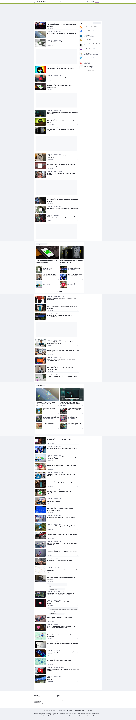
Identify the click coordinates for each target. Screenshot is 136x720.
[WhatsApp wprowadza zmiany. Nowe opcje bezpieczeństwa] (40, 86)
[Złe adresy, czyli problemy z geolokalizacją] (39, 426)
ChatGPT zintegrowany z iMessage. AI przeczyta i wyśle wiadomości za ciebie (63, 351)
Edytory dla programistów (88, 49)
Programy (50, 1)
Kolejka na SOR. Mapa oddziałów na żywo (59, 660)
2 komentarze (50, 28)
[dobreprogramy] (42, 1)
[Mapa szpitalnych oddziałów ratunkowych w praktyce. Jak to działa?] (40, 636)
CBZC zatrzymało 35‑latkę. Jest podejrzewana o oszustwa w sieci (60, 368)
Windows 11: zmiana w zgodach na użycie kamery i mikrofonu (61, 578)
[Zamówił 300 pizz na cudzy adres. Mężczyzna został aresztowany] (40, 299)
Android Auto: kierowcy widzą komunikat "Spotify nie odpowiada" (62, 112)
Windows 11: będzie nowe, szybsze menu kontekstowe (62, 643)
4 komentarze (50, 115)
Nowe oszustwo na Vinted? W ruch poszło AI (59, 482)
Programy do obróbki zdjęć (38, 696)
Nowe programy (36, 704)
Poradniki (58, 696)
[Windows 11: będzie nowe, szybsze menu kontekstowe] (40, 644)
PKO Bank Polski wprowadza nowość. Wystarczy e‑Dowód (61, 678)
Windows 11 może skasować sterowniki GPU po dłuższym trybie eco (59, 500)
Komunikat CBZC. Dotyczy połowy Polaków (59, 560)
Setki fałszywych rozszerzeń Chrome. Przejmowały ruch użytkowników (51, 282)
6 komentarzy (50, 45)
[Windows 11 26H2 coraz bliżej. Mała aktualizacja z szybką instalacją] (40, 165)
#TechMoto (39, 385)
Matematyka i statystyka (88, 67)
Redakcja (54, 710)
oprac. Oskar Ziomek (57, 31)
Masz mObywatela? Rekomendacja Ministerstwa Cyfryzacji (61, 602)
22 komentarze (50, 159)
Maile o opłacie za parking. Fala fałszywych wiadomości (74, 416)
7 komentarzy (50, 310)
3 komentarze (50, 203)
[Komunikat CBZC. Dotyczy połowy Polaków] (40, 561)
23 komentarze (50, 564)
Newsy (55, 1)
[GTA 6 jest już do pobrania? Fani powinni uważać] (40, 218)
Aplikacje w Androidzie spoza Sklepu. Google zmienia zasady (75, 275)
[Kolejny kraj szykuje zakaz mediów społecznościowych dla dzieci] (40, 200)
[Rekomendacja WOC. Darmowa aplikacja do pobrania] (40, 209)
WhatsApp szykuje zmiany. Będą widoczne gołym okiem (59, 492)
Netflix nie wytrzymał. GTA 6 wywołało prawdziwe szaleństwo (61, 25)
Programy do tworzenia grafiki (38, 703)
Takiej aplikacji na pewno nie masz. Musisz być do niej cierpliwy (62, 652)
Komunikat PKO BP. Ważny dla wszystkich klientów (61, 517)
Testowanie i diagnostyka (88, 45)
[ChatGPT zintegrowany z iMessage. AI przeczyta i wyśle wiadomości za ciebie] (40, 351)
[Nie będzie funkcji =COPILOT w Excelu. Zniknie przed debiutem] (40, 377)
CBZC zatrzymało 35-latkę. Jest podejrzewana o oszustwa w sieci (50, 275)
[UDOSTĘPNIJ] (78, 28)
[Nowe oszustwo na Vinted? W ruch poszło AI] (40, 484)
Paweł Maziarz (56, 215)
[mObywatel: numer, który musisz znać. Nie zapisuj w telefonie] (63, 284)
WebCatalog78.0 (87, 35)
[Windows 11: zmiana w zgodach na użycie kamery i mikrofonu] (40, 578)
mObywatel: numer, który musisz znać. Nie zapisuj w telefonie (74, 282)
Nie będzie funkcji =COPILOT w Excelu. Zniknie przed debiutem (62, 377)
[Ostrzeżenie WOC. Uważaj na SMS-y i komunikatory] (40, 553)
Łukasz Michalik (46, 426)
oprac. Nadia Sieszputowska (59, 198)
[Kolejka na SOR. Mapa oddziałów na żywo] (40, 661)
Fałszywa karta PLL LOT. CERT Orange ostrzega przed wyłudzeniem (62, 543)
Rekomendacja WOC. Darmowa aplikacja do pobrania (62, 208)
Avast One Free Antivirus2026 (90, 26)
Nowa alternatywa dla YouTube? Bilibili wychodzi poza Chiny (61, 474)
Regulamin (59, 710)
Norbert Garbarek (57, 650)
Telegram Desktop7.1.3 (88, 57)
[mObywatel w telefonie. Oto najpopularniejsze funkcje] (40, 78)
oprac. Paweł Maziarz (57, 23)
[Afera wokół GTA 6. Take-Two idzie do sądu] (40, 440)
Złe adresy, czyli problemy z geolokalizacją (49, 424)
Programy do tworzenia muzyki (38, 697)
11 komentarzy (50, 681)
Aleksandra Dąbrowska (58, 171)
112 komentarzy (50, 605)
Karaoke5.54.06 (87, 39)
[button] (100, 2)
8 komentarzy (50, 581)
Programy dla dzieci (37, 702)
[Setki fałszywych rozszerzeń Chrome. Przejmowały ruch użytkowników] (39, 284)
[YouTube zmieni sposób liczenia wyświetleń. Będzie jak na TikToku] (40, 670)
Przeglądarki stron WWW (88, 31)
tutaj (55, 717)
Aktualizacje (97, 23)
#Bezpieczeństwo (41, 244)
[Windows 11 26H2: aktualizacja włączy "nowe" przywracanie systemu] (40, 509)
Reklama (64, 710)
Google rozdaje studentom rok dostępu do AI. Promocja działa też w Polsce (60, 342)
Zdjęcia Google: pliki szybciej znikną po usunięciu (61, 68)
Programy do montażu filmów (38, 700)
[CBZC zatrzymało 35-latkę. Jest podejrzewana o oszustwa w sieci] (39, 277)
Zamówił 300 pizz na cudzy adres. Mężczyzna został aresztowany (61, 298)
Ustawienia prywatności (87, 710)
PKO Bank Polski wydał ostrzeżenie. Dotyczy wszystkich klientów (75, 267)
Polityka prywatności (77, 710)
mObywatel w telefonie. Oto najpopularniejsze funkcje (63, 77)
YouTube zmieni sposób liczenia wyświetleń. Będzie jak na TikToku (63, 669)
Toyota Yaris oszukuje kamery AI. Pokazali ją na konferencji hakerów (74, 424)
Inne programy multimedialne (89, 40)
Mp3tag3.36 (86, 53)
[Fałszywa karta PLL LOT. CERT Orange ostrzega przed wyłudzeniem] (40, 544)
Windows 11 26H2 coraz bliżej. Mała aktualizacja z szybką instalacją (61, 165)
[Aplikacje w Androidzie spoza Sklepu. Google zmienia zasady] (63, 277)
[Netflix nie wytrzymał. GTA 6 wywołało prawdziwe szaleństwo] (40, 25)
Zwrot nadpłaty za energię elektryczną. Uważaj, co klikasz (60, 130)
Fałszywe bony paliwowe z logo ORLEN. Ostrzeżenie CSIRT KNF (74, 409)
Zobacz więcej (59, 291)
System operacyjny (60, 700)
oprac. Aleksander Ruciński (48, 418)
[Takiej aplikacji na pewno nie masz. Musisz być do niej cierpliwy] (40, 653)
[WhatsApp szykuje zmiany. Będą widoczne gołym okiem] (40, 492)
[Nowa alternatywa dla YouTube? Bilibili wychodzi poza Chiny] (40, 475)
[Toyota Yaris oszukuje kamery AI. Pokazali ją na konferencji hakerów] (63, 426)
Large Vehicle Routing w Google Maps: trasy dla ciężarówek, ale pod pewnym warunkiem (50, 416)
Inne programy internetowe (89, 36)
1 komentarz (50, 89)
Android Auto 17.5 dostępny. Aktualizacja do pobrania (49, 409)
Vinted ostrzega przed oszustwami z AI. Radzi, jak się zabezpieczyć (62, 307)
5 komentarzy (50, 72)
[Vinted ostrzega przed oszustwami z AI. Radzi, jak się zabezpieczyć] (40, 308)
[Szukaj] (87, 2)
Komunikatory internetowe (88, 58)
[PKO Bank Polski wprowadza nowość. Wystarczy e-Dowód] (40, 679)
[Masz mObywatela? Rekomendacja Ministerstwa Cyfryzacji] (40, 603)
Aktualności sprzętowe (60, 697)
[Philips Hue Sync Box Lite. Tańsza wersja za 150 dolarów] (40, 122)
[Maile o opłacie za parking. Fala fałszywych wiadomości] (63, 418)
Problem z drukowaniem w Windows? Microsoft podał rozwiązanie (62, 156)
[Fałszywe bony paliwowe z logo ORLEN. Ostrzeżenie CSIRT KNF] (63, 411)
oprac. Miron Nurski (57, 348)
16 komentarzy (50, 469)
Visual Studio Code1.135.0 (89, 48)
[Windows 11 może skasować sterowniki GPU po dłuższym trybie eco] (40, 501)
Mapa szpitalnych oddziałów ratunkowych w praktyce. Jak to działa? (62, 635)
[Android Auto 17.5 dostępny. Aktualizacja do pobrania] (39, 411)
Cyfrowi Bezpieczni (71, 1)
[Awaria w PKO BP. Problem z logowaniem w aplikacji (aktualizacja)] (40, 570)
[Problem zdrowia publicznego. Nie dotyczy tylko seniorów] (40, 174)
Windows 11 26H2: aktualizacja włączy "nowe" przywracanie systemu (60, 509)
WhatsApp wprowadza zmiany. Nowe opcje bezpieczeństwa (59, 86)
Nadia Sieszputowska (57, 633)
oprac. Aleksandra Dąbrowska (59, 296)
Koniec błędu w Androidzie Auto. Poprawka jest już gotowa (61, 33)
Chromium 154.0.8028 (88, 30)
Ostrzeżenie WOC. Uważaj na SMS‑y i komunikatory (61, 551)
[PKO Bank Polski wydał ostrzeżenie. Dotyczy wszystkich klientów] (63, 269)
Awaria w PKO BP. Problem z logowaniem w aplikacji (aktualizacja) (62, 569)
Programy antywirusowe (88, 27)
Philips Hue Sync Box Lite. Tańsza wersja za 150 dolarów (60, 121)
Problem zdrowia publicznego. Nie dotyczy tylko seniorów (61, 173)
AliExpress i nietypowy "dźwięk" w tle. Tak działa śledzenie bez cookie (61, 359)
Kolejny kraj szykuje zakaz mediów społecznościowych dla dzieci (62, 200)
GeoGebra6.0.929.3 (88, 66)
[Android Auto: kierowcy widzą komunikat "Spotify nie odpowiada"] (40, 113)
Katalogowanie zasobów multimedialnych (91, 54)
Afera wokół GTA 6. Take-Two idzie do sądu (59, 439)
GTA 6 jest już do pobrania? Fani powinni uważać (61, 217)
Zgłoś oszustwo (61, 1)
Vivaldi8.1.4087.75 (87, 62)
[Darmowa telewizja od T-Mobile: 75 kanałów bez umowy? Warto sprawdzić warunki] (40, 627)
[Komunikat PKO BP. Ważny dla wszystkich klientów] (40, 518)
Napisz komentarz (51, 80)
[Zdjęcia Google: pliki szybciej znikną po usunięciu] (40, 69)
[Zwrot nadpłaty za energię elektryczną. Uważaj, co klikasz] (40, 130)
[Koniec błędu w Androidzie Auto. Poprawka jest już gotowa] (40, 34)
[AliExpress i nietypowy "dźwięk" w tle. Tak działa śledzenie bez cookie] (40, 360)
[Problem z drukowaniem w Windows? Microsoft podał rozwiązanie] (40, 157)
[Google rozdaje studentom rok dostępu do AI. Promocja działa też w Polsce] (40, 343)
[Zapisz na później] (76, 28)
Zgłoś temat (69, 710)
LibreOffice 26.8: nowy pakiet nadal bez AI (59, 42)
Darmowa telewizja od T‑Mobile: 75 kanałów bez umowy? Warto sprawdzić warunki (61, 626)
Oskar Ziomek (56, 567)
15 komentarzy (50, 647)
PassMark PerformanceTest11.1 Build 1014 (92, 43)
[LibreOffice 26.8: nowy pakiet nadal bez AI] (40, 43)
